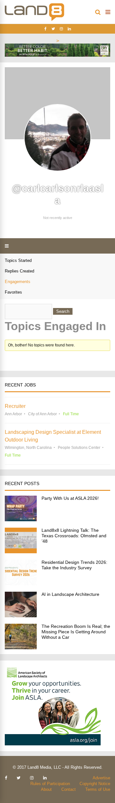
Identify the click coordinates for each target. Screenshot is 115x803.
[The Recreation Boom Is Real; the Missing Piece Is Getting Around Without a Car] (21, 647)
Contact (68, 789)
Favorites (13, 292)
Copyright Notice (95, 783)
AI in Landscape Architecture (70, 594)
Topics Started (18, 260)
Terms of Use (97, 789)
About (46, 789)
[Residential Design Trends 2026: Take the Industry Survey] (21, 583)
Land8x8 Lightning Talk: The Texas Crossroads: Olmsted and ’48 (74, 536)
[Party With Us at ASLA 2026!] (21, 519)
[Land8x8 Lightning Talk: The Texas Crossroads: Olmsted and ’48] (21, 551)
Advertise (101, 777)
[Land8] (34, 20)
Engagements (17, 281)
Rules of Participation (50, 783)
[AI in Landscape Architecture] (21, 615)
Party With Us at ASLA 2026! (70, 498)
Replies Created (19, 271)
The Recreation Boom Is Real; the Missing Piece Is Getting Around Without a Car (76, 632)
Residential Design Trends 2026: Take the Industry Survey (74, 565)
